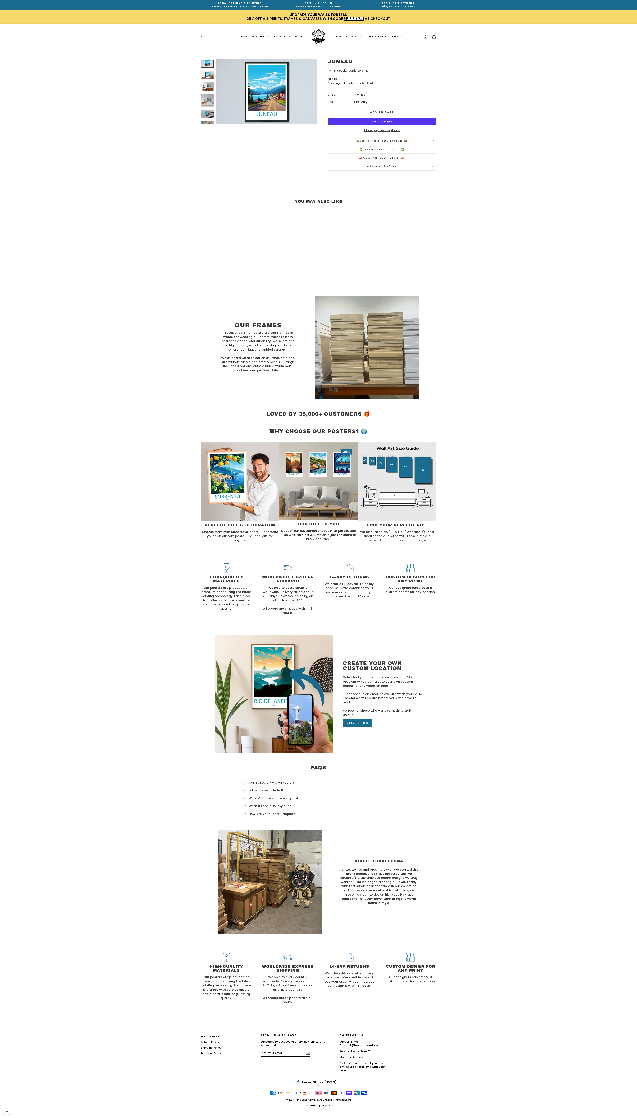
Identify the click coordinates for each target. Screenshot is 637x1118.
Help (395, 36)
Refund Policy (210, 1042)
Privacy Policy (210, 1036)
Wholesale (378, 36)
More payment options (382, 130)
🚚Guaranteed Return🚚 (382, 157)
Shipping (334, 83)
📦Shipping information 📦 (382, 141)
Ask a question (382, 166)
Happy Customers (288, 36)
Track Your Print (349, 36)
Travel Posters (252, 36)
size (332, 94)
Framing (358, 94)
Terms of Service (212, 1053)
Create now (357, 723)
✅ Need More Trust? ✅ (382, 149)
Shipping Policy (211, 1047)
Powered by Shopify (318, 1105)
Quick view (229, 264)
